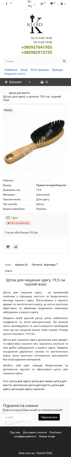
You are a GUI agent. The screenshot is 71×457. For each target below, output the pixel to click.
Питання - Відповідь (45, 264)
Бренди (57, 70)
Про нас (15, 432)
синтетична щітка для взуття (31, 385)
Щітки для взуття (19, 92)
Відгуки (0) (21, 264)
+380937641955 (36, 47)
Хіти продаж (40, 70)
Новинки (11, 70)
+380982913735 (36, 52)
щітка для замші (41, 381)
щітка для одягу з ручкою (27, 389)
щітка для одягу (20, 381)
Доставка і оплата (35, 432)
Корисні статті (15, 74)
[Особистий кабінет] (62, 3)
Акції (24, 70)
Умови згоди (47, 436)
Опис (8, 264)
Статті (8, 271)
